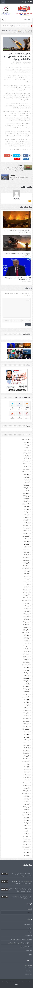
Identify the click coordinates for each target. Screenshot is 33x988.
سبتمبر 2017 (26, 726)
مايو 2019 (26, 673)
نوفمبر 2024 (26, 496)
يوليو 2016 (26, 764)
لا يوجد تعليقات (13, 63)
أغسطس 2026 (25, 440)
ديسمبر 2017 (26, 718)
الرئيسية (30, 932)
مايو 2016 (26, 769)
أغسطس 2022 (25, 568)
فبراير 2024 (26, 520)
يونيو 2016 (26, 767)
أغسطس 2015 (25, 793)
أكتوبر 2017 (26, 724)
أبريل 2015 (26, 804)
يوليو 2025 (26, 474)
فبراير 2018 (26, 713)
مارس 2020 (26, 646)
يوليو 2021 (26, 603)
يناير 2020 (26, 651)
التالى (13, 175)
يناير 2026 (26, 458)
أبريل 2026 (26, 450)
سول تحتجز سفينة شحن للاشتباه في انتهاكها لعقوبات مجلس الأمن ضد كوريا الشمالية (13, 169)
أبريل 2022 (26, 579)
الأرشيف (30, 909)
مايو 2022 (26, 576)
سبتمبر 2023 (26, 533)
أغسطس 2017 (25, 729)
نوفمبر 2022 (26, 560)
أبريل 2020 (26, 643)
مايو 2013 (26, 855)
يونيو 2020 (26, 638)
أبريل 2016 (26, 772)
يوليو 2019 (26, 667)
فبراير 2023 (26, 552)
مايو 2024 (26, 512)
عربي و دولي (20, 63)
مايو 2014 (26, 823)
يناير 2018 (26, 716)
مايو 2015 (26, 801)
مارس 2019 (26, 678)
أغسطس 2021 (25, 600)
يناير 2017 (26, 748)
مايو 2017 (26, 737)
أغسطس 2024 (25, 504)
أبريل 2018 (26, 708)
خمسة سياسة (28, 965)
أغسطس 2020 (25, 633)
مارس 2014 (26, 828)
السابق (19, 165)
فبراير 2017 (26, 745)
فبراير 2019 (26, 681)
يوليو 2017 (26, 732)
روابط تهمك (29, 950)
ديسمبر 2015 (26, 783)
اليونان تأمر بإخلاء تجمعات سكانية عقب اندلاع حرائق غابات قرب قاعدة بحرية (17, 231)
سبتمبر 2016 (26, 758)
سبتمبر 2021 (26, 598)
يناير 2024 (26, 523)
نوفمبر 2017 (26, 721)
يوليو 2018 (26, 699)
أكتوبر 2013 (26, 842)
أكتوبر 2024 (26, 498)
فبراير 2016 (26, 777)
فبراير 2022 (26, 584)
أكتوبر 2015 (26, 788)
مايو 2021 (26, 608)
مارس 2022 (26, 582)
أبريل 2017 (26, 740)
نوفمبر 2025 (26, 464)
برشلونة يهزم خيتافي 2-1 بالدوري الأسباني (21, 939)
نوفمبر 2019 (26, 657)
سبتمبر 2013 (26, 844)
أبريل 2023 (26, 547)
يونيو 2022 (26, 574)
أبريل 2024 (26, 514)
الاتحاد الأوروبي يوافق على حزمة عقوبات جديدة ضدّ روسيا (19, 178)
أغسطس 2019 (25, 665)
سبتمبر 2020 (26, 630)
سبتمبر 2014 (26, 812)
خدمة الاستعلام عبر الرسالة (25, 947)
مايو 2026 (26, 448)
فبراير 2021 (26, 616)
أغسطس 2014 (25, 815)
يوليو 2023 (26, 539)
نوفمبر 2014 (26, 807)
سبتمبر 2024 (26, 501)
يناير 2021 (26, 619)
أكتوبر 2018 (26, 691)
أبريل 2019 (26, 675)
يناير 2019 (26, 683)
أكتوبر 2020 (26, 627)
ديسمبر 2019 (26, 654)
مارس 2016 (26, 775)
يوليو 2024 (26, 506)
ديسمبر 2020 (26, 622)
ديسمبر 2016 (26, 750)
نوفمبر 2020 (26, 624)
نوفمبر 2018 (26, 689)
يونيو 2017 (26, 734)
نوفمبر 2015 (26, 785)
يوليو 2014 (26, 818)
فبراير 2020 (26, 649)
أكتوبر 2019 (26, 659)
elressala (25, 62)
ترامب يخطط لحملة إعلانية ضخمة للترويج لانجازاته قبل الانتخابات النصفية (18, 279)
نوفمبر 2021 (26, 592)
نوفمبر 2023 (26, 528)
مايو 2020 (26, 641)
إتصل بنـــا (30, 928)
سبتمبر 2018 (26, 694)
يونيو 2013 (26, 852)
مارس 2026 (26, 453)
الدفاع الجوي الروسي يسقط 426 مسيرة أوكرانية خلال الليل (18, 254)
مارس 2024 (26, 517)
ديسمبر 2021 (26, 590)
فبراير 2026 (26, 456)
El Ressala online (28, 924)
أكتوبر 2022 (26, 563)
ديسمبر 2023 (26, 525)
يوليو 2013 (26, 850)
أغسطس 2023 (25, 536)
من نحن (30, 954)
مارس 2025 (26, 485)
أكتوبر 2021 (26, 595)
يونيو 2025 (26, 477)
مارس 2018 (26, 710)
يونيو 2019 (26, 670)
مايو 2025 (26, 480)
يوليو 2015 (26, 796)
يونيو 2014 (26, 820)
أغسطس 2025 (25, 472)
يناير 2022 (26, 587)
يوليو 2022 (26, 571)
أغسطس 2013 (25, 847)
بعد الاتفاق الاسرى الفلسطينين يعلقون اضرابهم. (20, 943)
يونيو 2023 (26, 541)
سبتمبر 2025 (26, 469)
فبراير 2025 (26, 488)
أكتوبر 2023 (26, 531)
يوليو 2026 (26, 442)
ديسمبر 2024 (26, 493)
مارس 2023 (26, 549)
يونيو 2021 (26, 606)
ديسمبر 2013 (26, 836)
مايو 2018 (26, 705)
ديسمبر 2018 (26, 686)
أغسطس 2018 (25, 697)
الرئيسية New (29, 935)
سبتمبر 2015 (26, 791)
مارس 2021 (26, 614)
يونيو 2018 (26, 702)
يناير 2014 (26, 834)
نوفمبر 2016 (26, 753)
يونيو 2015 (26, 799)
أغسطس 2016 (25, 761)
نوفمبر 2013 (26, 839)
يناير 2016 (26, 780)
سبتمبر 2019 (26, 662)
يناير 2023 (26, 555)
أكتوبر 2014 (26, 809)
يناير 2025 (26, 490)
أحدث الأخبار (26, 63)
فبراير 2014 (26, 831)
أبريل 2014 (26, 826)
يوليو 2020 (26, 635)
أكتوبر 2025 (26, 466)
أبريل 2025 (26, 482)
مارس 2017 (26, 742)
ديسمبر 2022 (26, 557)
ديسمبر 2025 (26, 461)
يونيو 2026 (26, 445)
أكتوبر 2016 (26, 756)
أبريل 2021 (26, 611)
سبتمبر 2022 (26, 565)
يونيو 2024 (26, 509)
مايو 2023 (26, 544)
